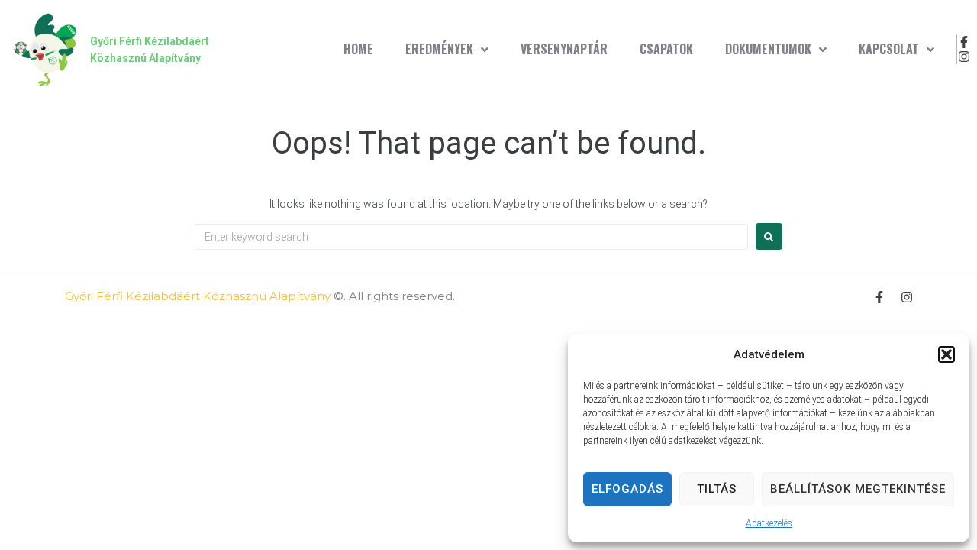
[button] (946, 354)
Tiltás (717, 489)
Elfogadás (627, 489)
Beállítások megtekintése (858, 489)
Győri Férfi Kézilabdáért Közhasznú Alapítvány (198, 296)
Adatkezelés (769, 523)
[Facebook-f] (964, 41)
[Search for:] (471, 237)
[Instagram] (964, 57)
